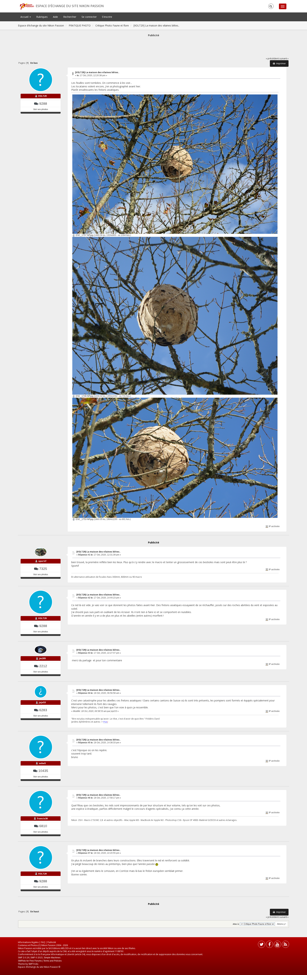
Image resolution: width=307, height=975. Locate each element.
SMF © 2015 (37, 957)
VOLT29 (42, 95)
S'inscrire (107, 16)
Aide (55, 16)
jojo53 (42, 702)
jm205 (42, 658)
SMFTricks (33, 963)
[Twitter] (261, 945)
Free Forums (35, 961)
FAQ (43, 942)
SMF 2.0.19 (23, 957)
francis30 (42, 818)
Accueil (24, 16)
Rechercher (69, 16)
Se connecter (89, 16)
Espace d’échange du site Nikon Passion (70, 6)
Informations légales (28, 942)
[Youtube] (277, 945)
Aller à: (236, 924)
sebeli (42, 763)
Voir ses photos (40, 109)
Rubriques (42, 16)
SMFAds (22, 961)
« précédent (272, 58)
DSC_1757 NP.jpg (84, 235)
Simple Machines (52, 957)
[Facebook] (269, 945)
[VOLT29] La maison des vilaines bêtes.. (97, 72)
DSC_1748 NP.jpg (84, 396)
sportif (42, 561)
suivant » (284, 58)
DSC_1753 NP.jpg (84, 519)
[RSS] (285, 945)
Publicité (51, 942)
